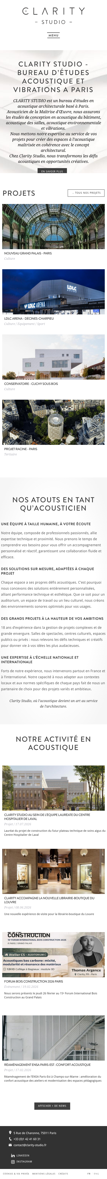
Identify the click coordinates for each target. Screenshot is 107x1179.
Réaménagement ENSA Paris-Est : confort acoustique (47, 1065)
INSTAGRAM (24, 1161)
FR (88, 1173)
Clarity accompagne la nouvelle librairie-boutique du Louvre (49, 900)
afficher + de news (52, 1106)
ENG (96, 1173)
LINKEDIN (22, 1155)
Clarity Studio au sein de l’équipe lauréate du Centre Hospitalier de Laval (47, 817)
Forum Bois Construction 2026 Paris (33, 982)
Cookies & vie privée (16, 1174)
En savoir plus (52, 171)
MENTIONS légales (43, 1174)
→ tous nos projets (86, 193)
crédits (63, 1174)
